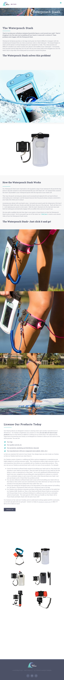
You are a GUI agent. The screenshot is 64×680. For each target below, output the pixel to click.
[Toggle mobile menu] (61, 3)
